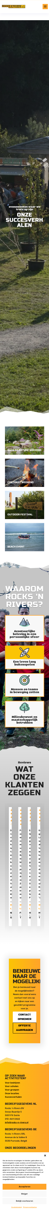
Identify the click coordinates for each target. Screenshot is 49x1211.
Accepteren (24, 1186)
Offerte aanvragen (24, 1028)
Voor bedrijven (12, 1083)
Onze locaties (12, 1093)
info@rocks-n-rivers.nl (16, 1122)
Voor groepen (12, 1090)
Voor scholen (11, 1086)
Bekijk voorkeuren (24, 1201)
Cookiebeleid (16, 1207)
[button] (45, 1155)
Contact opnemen (24, 1017)
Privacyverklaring (30, 1207)
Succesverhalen (13, 1097)
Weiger (24, 1194)
